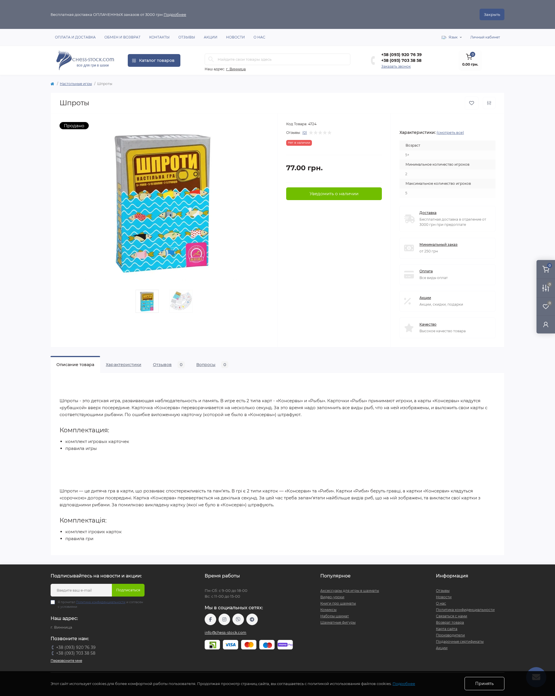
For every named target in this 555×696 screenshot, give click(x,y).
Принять (484, 683)
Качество (427, 324)
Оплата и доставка (75, 37)
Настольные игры (76, 84)
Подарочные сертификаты (460, 641)
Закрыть (492, 14)
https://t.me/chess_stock (252, 619)
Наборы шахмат (334, 616)
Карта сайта (446, 629)
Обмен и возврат (122, 37)
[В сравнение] (489, 103)
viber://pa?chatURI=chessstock (238, 619)
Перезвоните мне (66, 660)
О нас (259, 37)
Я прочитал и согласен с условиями (100, 604)
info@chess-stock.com (225, 632)
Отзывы (186, 37)
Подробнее (175, 14)
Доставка (427, 213)
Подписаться (128, 590)
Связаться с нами (451, 616)
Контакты (159, 37)
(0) (304, 133)
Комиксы (328, 610)
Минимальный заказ (438, 244)
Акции (210, 37)
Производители (450, 635)
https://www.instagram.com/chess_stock (224, 619)
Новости (235, 37)
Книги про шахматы (338, 603)
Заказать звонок (396, 66)
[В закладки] (471, 103)
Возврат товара (450, 622)
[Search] (211, 59)
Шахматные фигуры (338, 622)
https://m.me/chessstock (210, 619)
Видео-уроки (332, 597)
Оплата (426, 271)
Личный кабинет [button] (485, 37)
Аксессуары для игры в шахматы (349, 590)
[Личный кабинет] (545, 324)
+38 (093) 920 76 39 (401, 54)
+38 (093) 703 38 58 (401, 60)
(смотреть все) (450, 132)
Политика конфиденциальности (100, 602)
